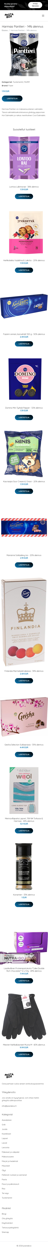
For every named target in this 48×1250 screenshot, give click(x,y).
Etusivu (5, 30)
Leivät (4, 1143)
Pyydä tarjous (35, 5)
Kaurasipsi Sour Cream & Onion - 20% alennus (24, 481)
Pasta (4, 1179)
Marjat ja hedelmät (10, 1161)
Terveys (5, 1193)
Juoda (4, 1129)
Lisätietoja (12, 98)
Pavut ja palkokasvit (10, 1184)
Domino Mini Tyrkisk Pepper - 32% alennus (24, 408)
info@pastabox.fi (9, 1106)
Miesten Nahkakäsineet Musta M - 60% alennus (24, 1044)
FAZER (27, 82)
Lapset (5, 1138)
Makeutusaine (8, 1156)
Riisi (3, 1188)
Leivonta (5, 1147)
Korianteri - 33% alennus (24, 894)
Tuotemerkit (18, 82)
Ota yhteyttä (7, 1218)
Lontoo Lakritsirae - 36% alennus (24, 186)
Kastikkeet (6, 1134)
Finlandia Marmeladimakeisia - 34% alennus (24, 671)
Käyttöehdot (7, 1223)
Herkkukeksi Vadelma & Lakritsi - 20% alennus (24, 260)
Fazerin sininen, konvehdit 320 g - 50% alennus (24, 334)
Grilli (3, 1124)
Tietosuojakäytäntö (10, 1227)
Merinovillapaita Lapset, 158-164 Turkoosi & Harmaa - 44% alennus (24, 819)
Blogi (4, 1214)
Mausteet (6, 1166)
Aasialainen (7, 1120)
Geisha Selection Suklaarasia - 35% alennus (24, 744)
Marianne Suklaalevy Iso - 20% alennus (24, 555)
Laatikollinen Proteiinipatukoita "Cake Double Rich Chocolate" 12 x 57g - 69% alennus (24, 969)
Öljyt (4, 1170)
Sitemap (5, 1232)
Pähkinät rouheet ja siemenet (14, 1175)
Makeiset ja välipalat (10, 1152)
